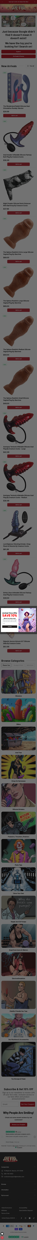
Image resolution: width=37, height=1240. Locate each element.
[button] (2, 1233)
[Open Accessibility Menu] (2, 1237)
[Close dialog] (35, 609)
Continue (10, 626)
